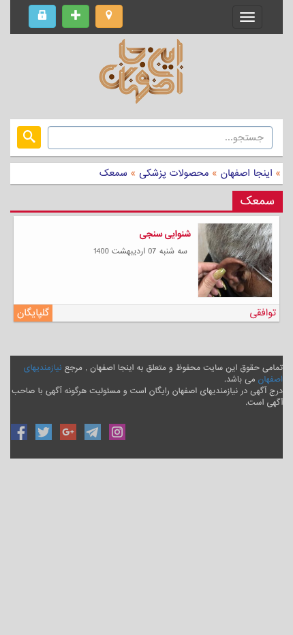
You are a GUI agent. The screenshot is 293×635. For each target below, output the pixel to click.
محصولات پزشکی (172, 173)
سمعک (113, 173)
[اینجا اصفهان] (146, 74)
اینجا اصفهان (247, 173)
